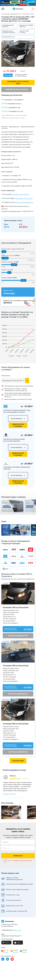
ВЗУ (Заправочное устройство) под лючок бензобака (18, 386)
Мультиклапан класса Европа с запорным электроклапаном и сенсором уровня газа (15, 389)
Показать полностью (9, 794)
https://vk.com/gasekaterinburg (24, 202)
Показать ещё (18, 761)
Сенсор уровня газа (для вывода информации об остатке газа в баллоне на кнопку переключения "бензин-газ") (17, 394)
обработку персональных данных (23, 860)
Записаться (18, 855)
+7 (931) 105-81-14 (7, 930)
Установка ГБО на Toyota (28, 14)
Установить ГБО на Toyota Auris (18, 82)
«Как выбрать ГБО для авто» (20, 194)
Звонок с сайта (17, 930)
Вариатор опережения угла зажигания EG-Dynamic (18, 399)
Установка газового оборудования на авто (11, 14)
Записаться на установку (18, 425)
